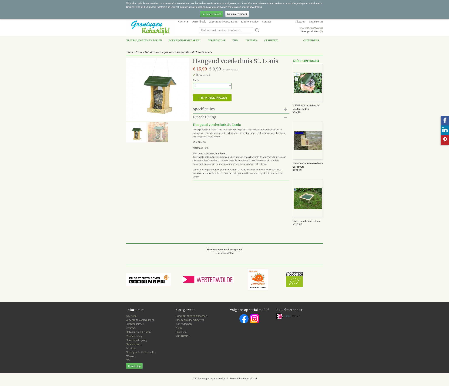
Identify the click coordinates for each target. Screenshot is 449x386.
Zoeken (256, 30)
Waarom (131, 356)
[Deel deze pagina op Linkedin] (445, 130)
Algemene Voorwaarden (223, 21)
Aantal (196, 80)
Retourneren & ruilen (138, 332)
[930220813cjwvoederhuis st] (157, 89)
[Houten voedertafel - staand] (308, 198)
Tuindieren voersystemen (159, 52)
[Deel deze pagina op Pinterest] (445, 140)
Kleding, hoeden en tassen (144, 40)
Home (129, 52)
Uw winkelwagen (311, 27)
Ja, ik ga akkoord (211, 13)
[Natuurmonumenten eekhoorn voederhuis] (308, 141)
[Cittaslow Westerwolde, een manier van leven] (275, 279)
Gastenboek (199, 21)
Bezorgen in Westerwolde (141, 352)
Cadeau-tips (311, 40)
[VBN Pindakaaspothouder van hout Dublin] (308, 83)
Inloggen (300, 21)
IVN (128, 360)
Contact (266, 21)
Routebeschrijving (136, 340)
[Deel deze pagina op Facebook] (445, 120)
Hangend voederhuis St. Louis (194, 52)
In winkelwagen (214, 97)
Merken (130, 348)
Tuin (235, 40)
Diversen (251, 40)
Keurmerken (133, 344)
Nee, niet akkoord (237, 13)
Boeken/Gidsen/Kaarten (184, 40)
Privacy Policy (134, 336)
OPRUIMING (271, 40)
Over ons (183, 21)
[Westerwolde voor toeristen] (215, 279)
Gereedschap (216, 40)
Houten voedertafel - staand (307, 221)
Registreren (316, 21)
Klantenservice (250, 21)
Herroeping (134, 366)
